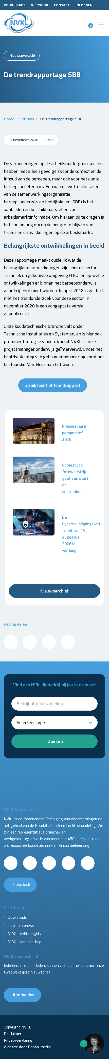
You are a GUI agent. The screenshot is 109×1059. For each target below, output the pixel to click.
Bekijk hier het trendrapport (53, 385)
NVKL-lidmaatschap (24, 941)
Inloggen (84, 5)
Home (9, 119)
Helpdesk (21, 884)
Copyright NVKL (17, 1027)
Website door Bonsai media (27, 1047)
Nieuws (27, 119)
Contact (62, 5)
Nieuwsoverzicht (22, 55)
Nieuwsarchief (54, 591)
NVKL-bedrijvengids (24, 933)
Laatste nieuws (21, 925)
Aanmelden (24, 995)
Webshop (39, 5)
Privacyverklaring (18, 1040)
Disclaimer (12, 1033)
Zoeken (55, 741)
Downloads (14, 5)
